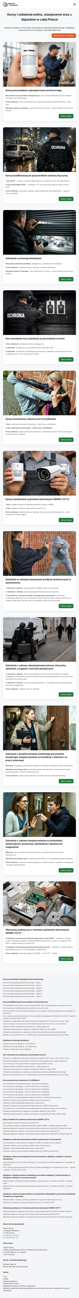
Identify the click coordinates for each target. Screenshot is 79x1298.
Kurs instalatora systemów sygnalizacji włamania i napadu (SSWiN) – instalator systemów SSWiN (35, 1125)
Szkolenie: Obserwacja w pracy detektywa (17, 1049)
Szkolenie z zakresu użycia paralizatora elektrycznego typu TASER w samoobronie (30, 1106)
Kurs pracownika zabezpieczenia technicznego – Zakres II (22, 985)
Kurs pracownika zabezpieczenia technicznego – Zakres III (22, 988)
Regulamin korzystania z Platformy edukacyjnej (19, 1286)
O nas (5, 1276)
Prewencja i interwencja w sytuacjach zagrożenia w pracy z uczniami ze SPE (28, 1202)
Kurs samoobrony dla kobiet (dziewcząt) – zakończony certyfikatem (25, 1084)
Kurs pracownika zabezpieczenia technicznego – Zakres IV (22, 991)
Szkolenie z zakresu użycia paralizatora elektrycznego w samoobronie (26, 1100)
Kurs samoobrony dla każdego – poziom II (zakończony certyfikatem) (26, 1089)
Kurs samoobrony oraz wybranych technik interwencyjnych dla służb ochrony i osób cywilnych (35, 1024)
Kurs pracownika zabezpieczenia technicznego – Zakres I (22, 983)
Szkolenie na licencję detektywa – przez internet (19, 1044)
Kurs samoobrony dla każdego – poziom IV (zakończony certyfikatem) (26, 1095)
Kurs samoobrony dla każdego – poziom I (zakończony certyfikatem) (26, 1086)
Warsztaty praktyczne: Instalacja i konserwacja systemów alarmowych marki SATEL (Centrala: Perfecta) (37, 1128)
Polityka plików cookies (11, 1283)
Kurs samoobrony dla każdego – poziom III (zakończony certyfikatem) (26, 1092)
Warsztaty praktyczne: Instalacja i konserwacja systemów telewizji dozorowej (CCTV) (31, 1131)
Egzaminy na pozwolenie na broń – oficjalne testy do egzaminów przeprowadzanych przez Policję (36, 1035)
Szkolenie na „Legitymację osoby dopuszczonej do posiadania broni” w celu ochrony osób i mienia (36, 1021)
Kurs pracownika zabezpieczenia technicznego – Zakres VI (22, 996)
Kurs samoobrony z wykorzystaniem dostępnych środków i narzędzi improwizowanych (32, 1097)
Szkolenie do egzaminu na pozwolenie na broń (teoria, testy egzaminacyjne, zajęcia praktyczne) (35, 1061)
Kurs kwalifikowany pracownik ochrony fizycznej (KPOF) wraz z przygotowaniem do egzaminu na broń (37, 1005)
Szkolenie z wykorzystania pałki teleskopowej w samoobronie (23, 1103)
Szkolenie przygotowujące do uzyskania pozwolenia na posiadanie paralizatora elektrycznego (34, 1032)
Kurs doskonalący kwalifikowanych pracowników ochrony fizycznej (25, 1008)
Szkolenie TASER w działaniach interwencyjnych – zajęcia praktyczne (26, 1026)
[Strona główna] (10, 4)
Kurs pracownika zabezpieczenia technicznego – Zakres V (22, 994)
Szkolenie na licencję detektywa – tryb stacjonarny (20, 1046)
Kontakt (5, 1279)
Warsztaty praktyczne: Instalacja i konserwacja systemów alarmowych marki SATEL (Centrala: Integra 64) (37, 1134)
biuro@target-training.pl (11, 1235)
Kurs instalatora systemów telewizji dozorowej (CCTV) (21, 1123)
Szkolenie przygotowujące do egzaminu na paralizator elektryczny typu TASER (29, 1029)
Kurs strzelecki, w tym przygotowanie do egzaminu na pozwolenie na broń (28, 1064)
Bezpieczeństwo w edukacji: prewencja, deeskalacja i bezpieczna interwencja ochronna (32, 1200)
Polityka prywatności (10, 1281)
